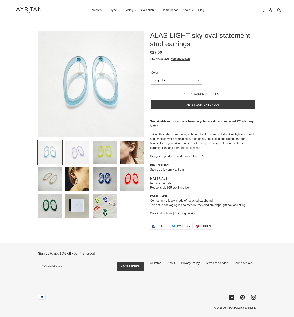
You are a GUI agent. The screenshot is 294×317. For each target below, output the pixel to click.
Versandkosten (180, 58)
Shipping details (185, 213)
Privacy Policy (190, 263)
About (171, 263)
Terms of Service (217, 263)
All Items (155, 263)
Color (154, 72)
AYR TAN (228, 307)
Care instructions (161, 213)
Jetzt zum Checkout (203, 104)
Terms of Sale (243, 263)
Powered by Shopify (245, 307)
